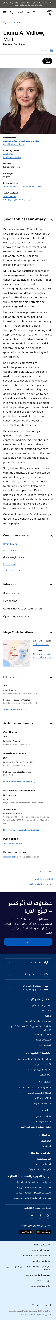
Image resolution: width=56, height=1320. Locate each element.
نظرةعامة (47, 61)
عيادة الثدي (8, 154)
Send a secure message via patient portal (22, 187)
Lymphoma (9, 564)
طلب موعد (43, 51)
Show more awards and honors (17, 782)
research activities (11, 857)
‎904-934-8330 (9, 197)
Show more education (13, 710)
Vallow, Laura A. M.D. (38, 884)
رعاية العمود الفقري (12, 158)
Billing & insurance (41, 654)
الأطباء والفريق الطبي (43, 879)
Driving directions (41, 645)
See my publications (12, 844)
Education (10, 677)
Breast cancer (11, 551)
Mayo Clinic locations (18, 632)
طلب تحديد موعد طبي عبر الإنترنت (18, 200)
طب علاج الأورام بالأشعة (14, 144)
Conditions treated (16, 536)
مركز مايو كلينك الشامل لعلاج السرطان (21, 141)
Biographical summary (24, 220)
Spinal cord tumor (13, 571)
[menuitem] (47, 61)
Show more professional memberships (21, 830)
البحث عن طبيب (14, 23)
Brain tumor (10, 544)
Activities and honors (18, 723)
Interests (9, 584)
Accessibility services (42, 657)
